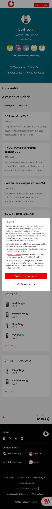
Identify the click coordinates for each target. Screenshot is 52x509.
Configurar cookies (26, 284)
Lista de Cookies (14, 255)
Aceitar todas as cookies (26, 276)
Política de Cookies (18, 251)
